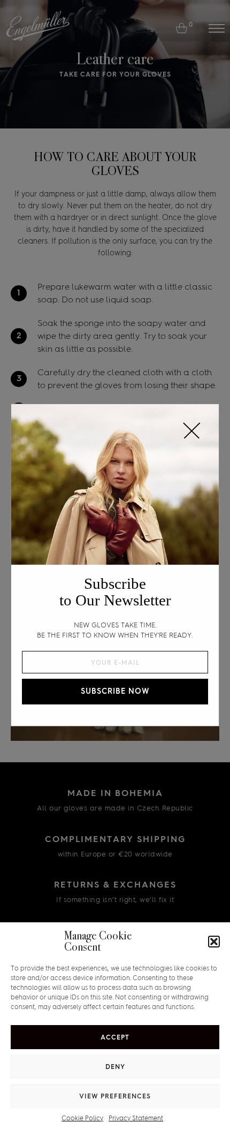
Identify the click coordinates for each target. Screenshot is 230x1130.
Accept (115, 1037)
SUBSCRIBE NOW (115, 691)
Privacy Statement (136, 1118)
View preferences (115, 1096)
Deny (115, 1067)
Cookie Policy (82, 1118)
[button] (214, 941)
